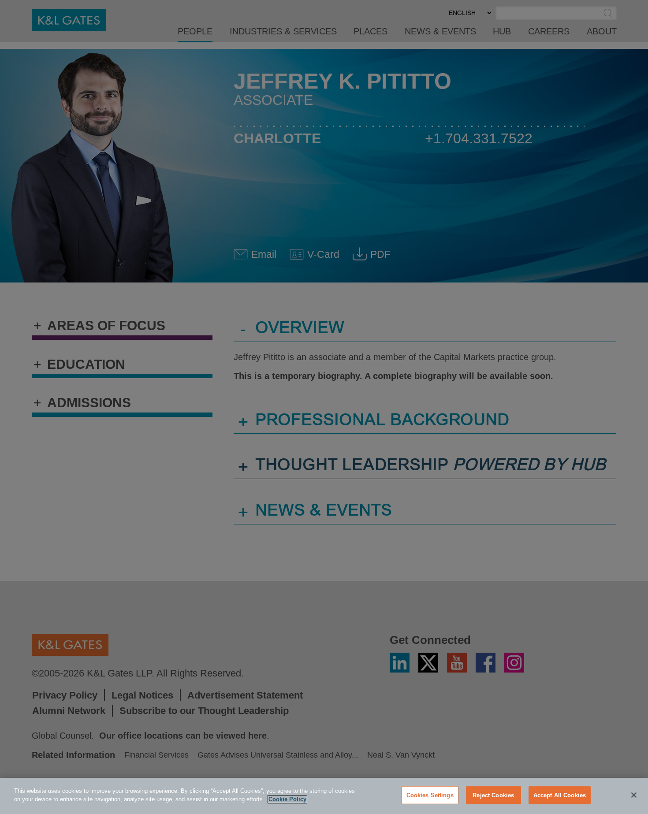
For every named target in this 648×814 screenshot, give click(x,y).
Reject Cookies (493, 795)
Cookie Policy (287, 799)
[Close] (634, 795)
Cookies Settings (430, 795)
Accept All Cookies (559, 795)
